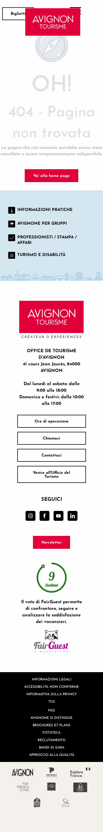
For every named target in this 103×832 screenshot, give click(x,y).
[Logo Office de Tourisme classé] (51, 787)
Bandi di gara (51, 747)
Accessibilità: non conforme (51, 686)
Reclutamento (51, 740)
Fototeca (51, 732)
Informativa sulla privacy (51, 694)
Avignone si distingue (51, 717)
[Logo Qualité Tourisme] (66, 802)
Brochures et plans (51, 725)
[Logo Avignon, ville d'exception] (22, 772)
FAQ (51, 710)
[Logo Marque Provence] (51, 772)
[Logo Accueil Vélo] (37, 802)
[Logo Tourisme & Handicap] (80, 787)
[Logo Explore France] (80, 772)
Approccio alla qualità (51, 754)
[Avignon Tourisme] (52, 22)
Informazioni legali (51, 679)
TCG (51, 701)
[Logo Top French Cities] (22, 787)
